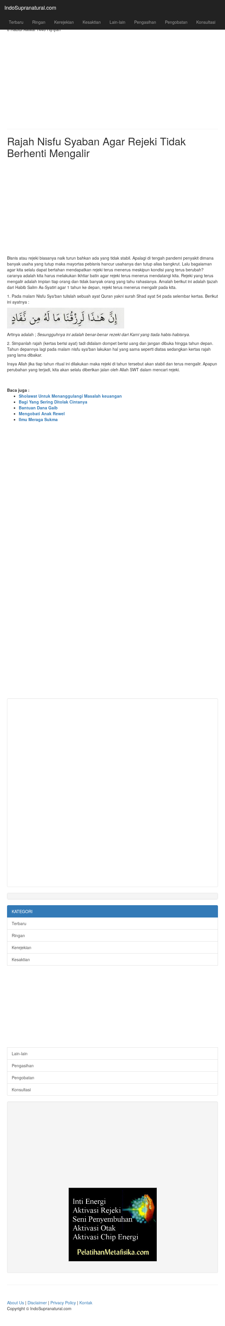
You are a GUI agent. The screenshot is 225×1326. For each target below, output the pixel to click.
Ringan (38, 22)
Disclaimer (38, 1302)
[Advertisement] (112, 76)
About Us (16, 1302)
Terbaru (16, 22)
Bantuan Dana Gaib (38, 408)
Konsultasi (205, 22)
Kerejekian (64, 22)
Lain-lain (117, 22)
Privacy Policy (63, 1302)
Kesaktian (92, 22)
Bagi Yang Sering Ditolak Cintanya (53, 402)
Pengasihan (145, 22)
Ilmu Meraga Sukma (38, 419)
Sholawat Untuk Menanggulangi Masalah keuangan (70, 396)
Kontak (85, 1302)
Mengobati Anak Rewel (42, 413)
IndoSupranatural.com (30, 7)
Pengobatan (176, 22)
